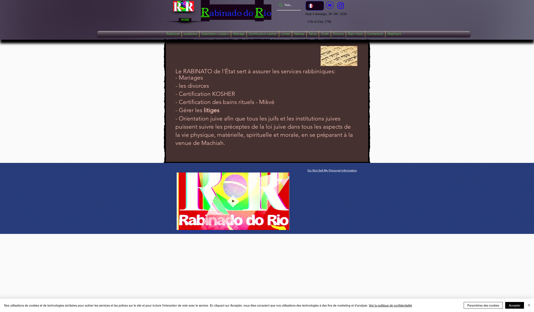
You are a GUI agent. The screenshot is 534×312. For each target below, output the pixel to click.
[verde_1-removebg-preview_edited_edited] (340, 5)
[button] (172, 34)
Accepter (514, 305)
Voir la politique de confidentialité (390, 305)
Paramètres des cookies (483, 305)
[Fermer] (528, 305)
